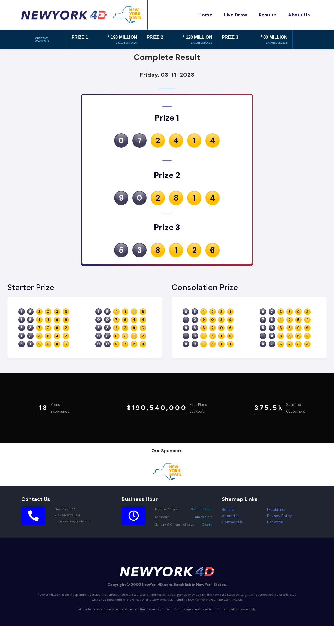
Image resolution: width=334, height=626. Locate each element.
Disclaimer (276, 509)
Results (228, 509)
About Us (230, 515)
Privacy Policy (279, 515)
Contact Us (232, 522)
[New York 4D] (64, 15)
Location (275, 522)
